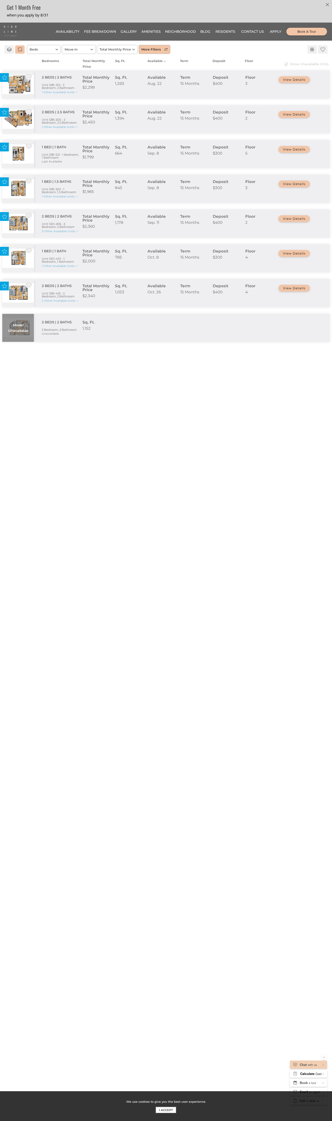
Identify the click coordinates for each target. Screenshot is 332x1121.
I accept (166, 1110)
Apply (294, 79)
